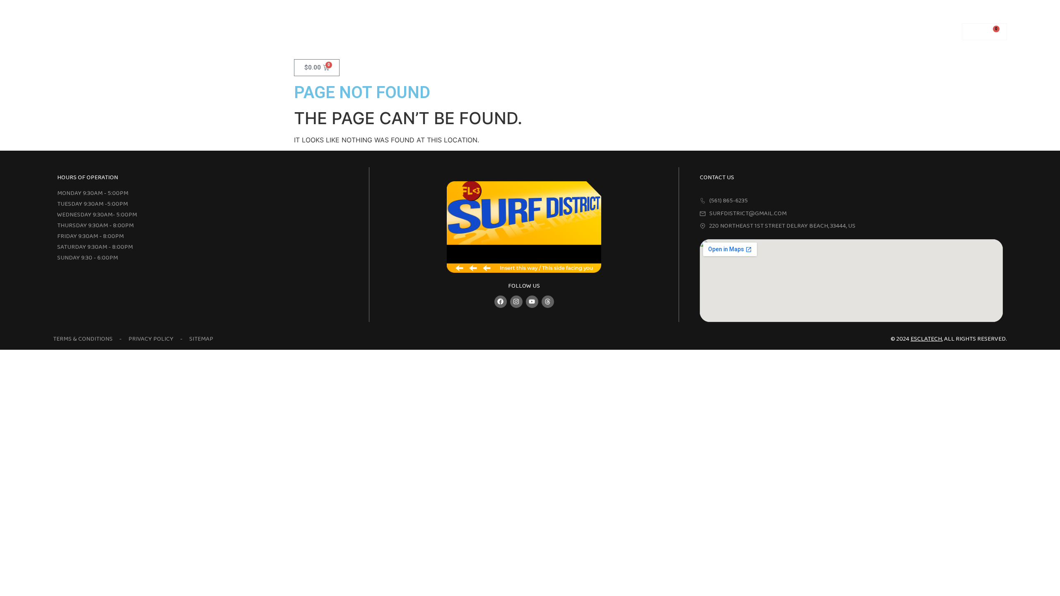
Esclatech (926, 339)
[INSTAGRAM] (516, 302)
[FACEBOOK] (500, 302)
